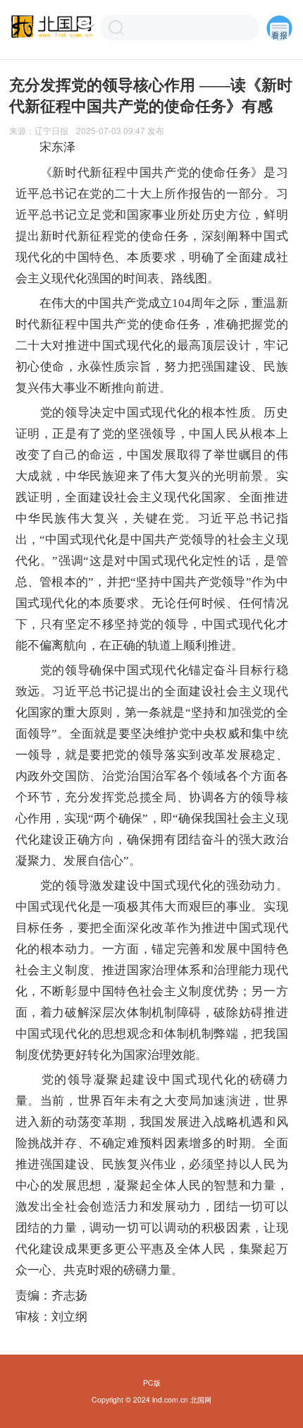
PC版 (152, 1382)
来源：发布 (87, 130)
